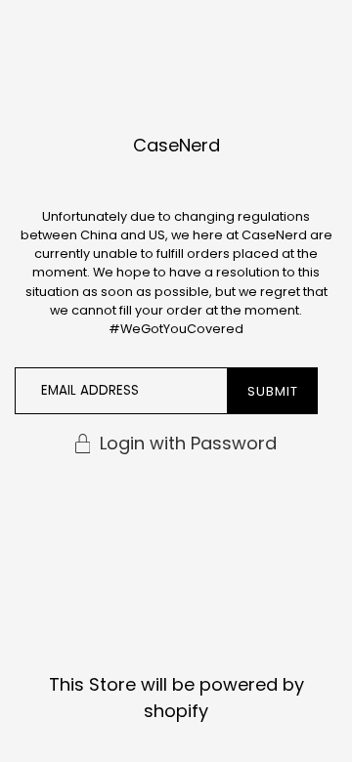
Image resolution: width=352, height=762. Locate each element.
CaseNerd (176, 145)
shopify (176, 710)
